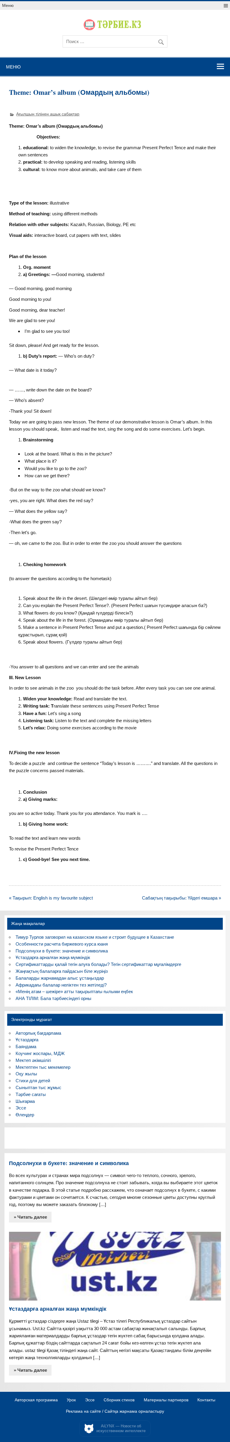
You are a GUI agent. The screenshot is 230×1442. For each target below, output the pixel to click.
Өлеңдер (25, 1114)
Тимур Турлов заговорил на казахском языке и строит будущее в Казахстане (95, 937)
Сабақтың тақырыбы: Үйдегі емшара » (181, 897)
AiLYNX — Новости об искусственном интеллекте (121, 1428)
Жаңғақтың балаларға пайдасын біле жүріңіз (62, 971)
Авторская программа (36, 1400)
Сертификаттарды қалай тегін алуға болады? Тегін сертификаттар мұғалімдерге (98, 964)
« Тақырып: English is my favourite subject (51, 897)
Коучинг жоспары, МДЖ (40, 1053)
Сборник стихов (119, 1400)
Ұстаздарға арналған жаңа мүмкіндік (53, 957)
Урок (71, 1400)
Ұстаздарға (27, 1039)
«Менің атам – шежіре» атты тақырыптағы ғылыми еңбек (74, 991)
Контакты (206, 1400)
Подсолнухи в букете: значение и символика (62, 950)
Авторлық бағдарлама (38, 1033)
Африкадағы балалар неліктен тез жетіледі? (61, 984)
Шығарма (25, 1101)
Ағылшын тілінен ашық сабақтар (47, 114)
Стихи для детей (33, 1080)
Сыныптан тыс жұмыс (38, 1087)
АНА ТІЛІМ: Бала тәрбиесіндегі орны (53, 998)
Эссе (21, 1107)
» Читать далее (30, 1217)
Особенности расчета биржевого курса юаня (62, 943)
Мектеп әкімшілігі (33, 1060)
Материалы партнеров (166, 1400)
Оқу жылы (26, 1073)
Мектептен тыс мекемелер (43, 1067)
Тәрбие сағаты (31, 1094)
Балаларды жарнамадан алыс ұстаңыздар (60, 978)
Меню (8, 5)
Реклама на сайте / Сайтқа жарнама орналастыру (115, 1411)
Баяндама (26, 1046)
